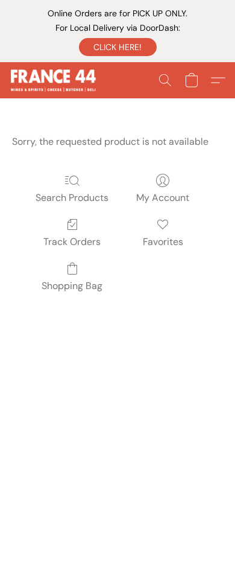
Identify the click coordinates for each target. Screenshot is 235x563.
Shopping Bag (72, 285)
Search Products (72, 197)
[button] (118, 47)
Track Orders (72, 241)
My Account (162, 197)
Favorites (163, 241)
